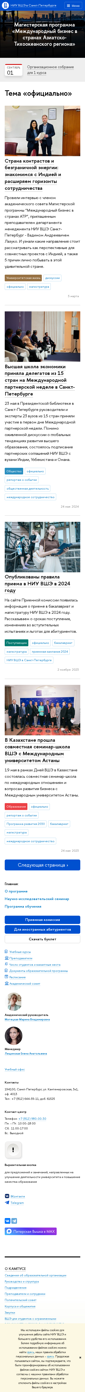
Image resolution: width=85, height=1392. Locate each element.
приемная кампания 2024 (50, 651)
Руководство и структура (22, 1281)
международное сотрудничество (31, 497)
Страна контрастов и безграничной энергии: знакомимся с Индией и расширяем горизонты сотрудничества (33, 174)
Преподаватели (20, 958)
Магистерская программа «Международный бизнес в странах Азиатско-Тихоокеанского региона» (44, 34)
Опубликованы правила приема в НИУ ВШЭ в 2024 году (37, 583)
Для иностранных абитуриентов (42, 929)
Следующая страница (41, 865)
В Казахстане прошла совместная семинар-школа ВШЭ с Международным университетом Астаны (37, 750)
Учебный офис (15, 1069)
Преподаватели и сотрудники (25, 1294)
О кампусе (15, 1268)
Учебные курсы (20, 952)
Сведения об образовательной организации (35, 1275)
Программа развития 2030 (26, 824)
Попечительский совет (20, 1300)
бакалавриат (63, 643)
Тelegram (17, 1203)
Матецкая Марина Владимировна (27, 1019)
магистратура (39, 286)
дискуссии (52, 278)
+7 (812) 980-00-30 (32, 1118)
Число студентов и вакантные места (34, 964)
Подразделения (15, 1288)
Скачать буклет (42, 939)
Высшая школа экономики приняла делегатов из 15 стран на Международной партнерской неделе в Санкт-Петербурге (40, 380)
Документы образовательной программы (38, 971)
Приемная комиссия (42, 919)
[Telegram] (14, 1221)
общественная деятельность (28, 488)
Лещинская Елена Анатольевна (26, 1053)
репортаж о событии (22, 480)
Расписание (17, 977)
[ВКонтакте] (7, 1221)
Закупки (10, 1312)
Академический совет (24, 983)
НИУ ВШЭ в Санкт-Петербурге (33, 5)
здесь (30, 1352)
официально (15, 286)
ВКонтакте (18, 1196)
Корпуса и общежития (20, 1306)
